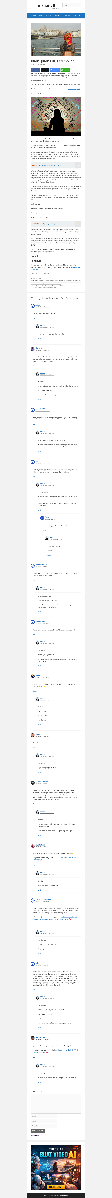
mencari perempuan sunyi (53, 284)
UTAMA (33, 15)
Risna (37, 461)
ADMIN (41, 15)
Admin (42, 325)
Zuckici (38, 675)
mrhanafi (46, 5)
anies (37, 963)
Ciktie (38, 305)
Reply (34, 318)
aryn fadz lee (40, 845)
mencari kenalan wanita (38, 284)
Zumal (38, 734)
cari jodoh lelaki (37, 280)
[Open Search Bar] (79, 15)
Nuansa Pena (40, 1037)
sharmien (39, 348)
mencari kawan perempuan (72, 282)
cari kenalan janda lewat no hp (51, 280)
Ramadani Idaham (42, 409)
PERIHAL (48, 15)
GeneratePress (64, 1195)
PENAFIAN (67, 15)
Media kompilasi (41, 565)
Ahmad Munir (40, 621)
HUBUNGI (58, 15)
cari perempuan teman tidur (69, 280)
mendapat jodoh (74, 89)
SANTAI (34, 278)
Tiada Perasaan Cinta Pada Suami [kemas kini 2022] (47, 286)
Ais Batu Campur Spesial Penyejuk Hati (44, 287)
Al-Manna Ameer (42, 782)
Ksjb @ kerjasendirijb (43, 899)
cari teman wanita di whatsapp (54, 282)
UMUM (40, 278)
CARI (74, 15)
